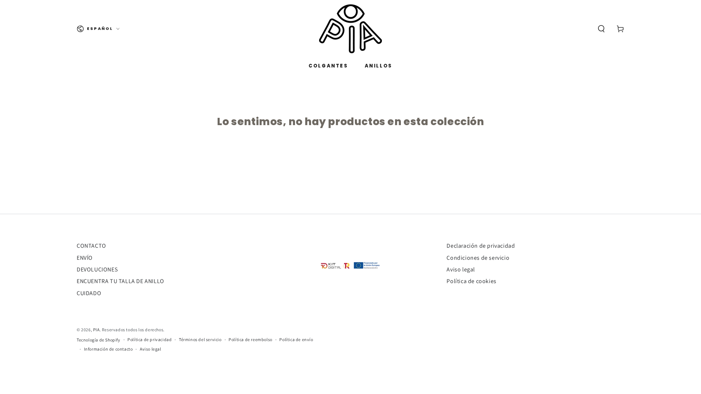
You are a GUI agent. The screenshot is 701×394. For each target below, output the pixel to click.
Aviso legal (461, 269)
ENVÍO (85, 258)
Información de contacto (108, 349)
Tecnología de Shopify (98, 340)
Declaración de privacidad (481, 246)
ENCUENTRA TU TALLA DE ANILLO (120, 281)
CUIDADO (89, 293)
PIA (96, 329)
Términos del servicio (200, 339)
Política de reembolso (250, 339)
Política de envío (296, 339)
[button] (601, 29)
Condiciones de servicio (478, 258)
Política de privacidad (149, 339)
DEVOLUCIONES (97, 269)
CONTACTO (91, 246)
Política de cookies (471, 281)
